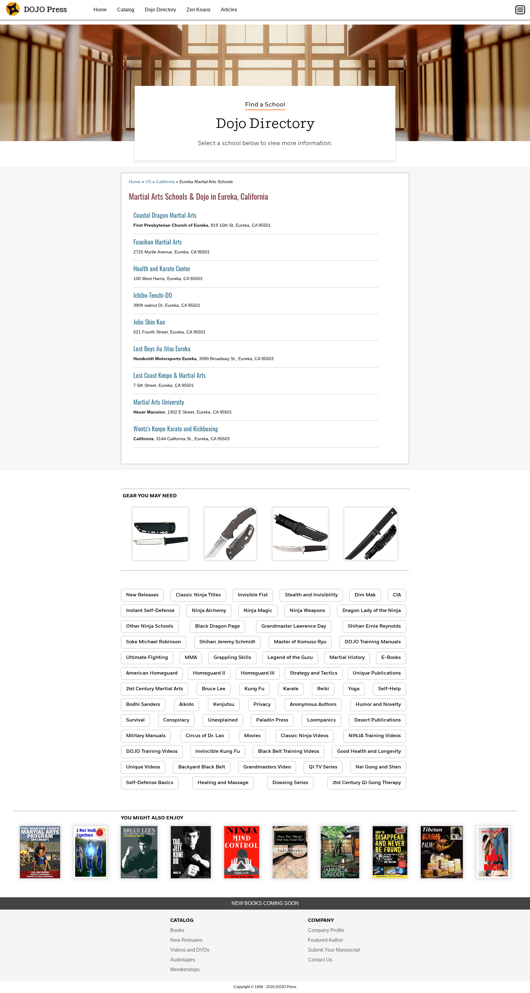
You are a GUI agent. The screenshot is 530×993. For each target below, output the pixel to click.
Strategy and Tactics (313, 673)
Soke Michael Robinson (153, 642)
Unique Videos (143, 767)
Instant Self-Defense (150, 610)
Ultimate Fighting (147, 657)
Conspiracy (176, 720)
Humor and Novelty (378, 704)
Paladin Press (272, 720)
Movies (252, 735)
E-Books (391, 657)
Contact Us (320, 959)
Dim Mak (365, 595)
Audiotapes (182, 959)
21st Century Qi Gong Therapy (366, 782)
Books (177, 930)
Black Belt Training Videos (288, 751)
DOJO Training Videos (152, 751)
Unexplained (223, 720)
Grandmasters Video (267, 767)
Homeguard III (258, 673)
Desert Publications (377, 720)
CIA (397, 595)
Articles (229, 9)
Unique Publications (377, 673)
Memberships (185, 969)
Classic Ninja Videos (304, 735)
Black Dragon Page (217, 626)
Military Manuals (146, 735)
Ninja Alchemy (209, 610)
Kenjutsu (223, 704)
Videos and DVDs (189, 950)
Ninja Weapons (307, 610)
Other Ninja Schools (149, 626)
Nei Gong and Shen (378, 767)
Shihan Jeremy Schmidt (227, 642)
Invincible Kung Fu (217, 751)
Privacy (262, 704)
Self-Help (389, 689)
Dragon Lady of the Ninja (371, 610)
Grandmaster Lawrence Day (293, 626)
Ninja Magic (258, 610)
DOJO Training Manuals (373, 642)
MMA (191, 657)
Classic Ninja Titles (198, 595)
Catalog (125, 9)
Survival (135, 720)
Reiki (323, 689)
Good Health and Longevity (369, 751)
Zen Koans (198, 9)
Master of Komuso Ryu (300, 642)
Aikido (186, 704)
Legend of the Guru (290, 657)
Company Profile (326, 930)
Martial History (347, 657)
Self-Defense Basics (149, 782)
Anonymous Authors (313, 704)
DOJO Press (44, 9)
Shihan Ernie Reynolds (374, 626)
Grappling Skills (232, 657)
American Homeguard (152, 673)
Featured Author (325, 940)
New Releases (142, 595)
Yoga (353, 689)
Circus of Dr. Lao (205, 735)
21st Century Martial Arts (154, 689)
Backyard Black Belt (201, 767)
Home (100, 9)
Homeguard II (209, 673)
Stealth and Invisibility (311, 595)
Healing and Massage (223, 782)
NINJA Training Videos (374, 735)
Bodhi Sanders (143, 704)
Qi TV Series (323, 767)
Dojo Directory (160, 9)
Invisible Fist (253, 595)
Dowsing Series (290, 782)
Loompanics (321, 720)
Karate (290, 689)
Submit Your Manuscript (334, 950)
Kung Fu (254, 689)
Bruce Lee (213, 689)
